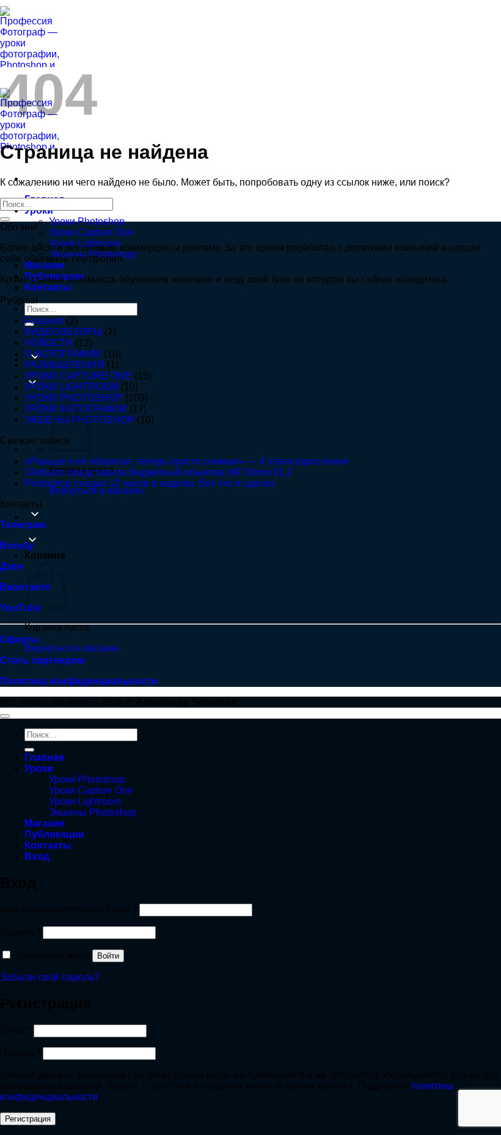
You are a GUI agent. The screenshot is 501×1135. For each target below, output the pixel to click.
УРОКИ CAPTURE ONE (78, 376)
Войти (108, 955)
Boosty (17, 545)
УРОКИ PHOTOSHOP (73, 398)
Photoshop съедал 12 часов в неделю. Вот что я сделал (149, 483)
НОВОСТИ (48, 343)
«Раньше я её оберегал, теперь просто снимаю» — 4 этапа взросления (186, 461)
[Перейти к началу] (5, 716)
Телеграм (23, 525)
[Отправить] (5, 219)
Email (15, 1030)
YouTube (21, 608)
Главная (44, 757)
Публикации (54, 834)
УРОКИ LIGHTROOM (71, 387)
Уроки (38, 768)
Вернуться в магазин (96, 490)
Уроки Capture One (91, 232)
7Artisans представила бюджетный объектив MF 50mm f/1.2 (158, 472)
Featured (44, 321)
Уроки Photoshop (87, 221)
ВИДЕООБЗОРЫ (63, 332)
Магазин (44, 265)
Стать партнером (42, 660)
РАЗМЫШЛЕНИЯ (64, 365)
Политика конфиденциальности (79, 681)
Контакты (47, 287)
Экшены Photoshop (92, 812)
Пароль (20, 932)
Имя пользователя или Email (68, 909)
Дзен (11, 566)
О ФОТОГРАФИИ (62, 354)
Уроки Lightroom (85, 801)
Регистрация (28, 1118)
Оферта (19, 639)
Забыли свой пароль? (50, 977)
